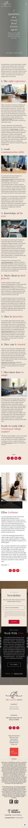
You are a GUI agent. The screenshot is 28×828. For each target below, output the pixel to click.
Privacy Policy (19, 817)
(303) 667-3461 (18, 673)
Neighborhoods (14, 742)
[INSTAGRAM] (10, 570)
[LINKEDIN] (14, 570)
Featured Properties (14, 735)
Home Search (14, 739)
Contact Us (14, 744)
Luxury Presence (17, 815)
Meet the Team (14, 737)
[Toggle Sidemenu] (25, 4)
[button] (14, 665)
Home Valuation (14, 741)
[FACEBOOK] (17, 570)
